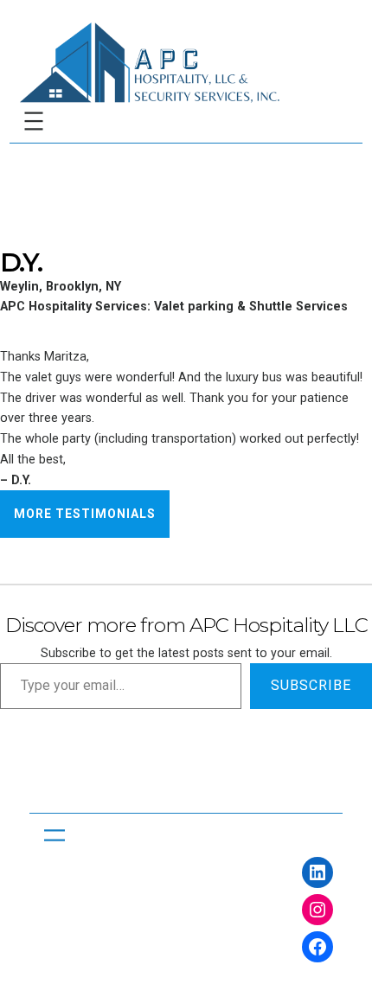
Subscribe (311, 685)
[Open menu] (33, 121)
